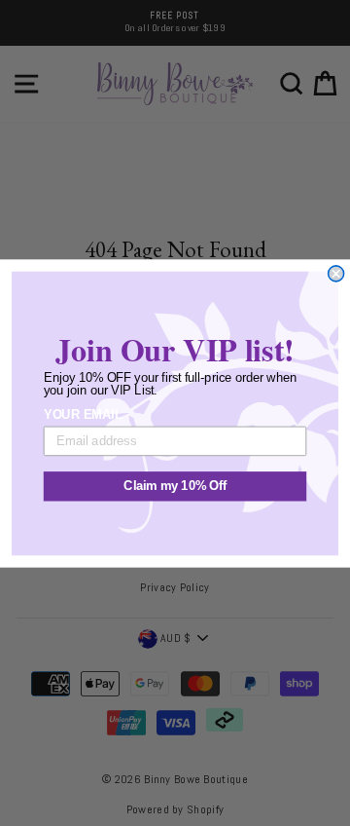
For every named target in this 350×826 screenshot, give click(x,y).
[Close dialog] (336, 273)
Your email (83, 414)
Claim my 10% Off (175, 486)
